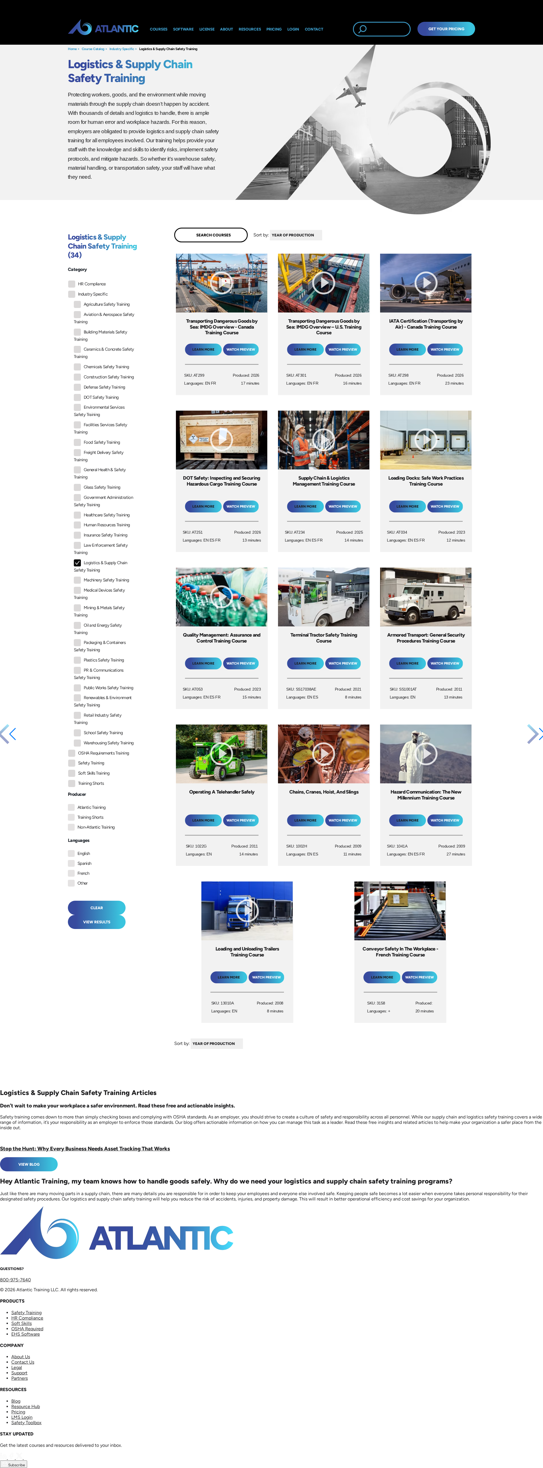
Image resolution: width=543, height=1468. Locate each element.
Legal (16, 1367)
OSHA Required (27, 1328)
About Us (20, 1356)
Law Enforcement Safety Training (101, 549)
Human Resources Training (107, 524)
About (226, 29)
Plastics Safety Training (104, 660)
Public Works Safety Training (108, 687)
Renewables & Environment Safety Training (103, 701)
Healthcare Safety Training (107, 515)
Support (19, 1373)
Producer (77, 794)
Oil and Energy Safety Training (98, 629)
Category (77, 269)
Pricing (18, 1412)
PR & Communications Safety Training (99, 674)
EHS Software (25, 1334)
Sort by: (261, 235)
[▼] (323, 235)
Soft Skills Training (93, 773)
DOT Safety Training (101, 397)
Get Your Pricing (446, 29)
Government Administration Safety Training (103, 501)
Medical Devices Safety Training (99, 594)
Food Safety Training (102, 442)
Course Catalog (93, 49)
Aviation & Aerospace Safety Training (104, 318)
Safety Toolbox (26, 1422)
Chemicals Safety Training (106, 366)
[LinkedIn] (4, 1457)
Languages (79, 840)
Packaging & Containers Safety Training (100, 646)
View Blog (29, 1164)
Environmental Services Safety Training (99, 411)
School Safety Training (103, 732)
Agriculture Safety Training (107, 304)
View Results (96, 922)
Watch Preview (241, 350)
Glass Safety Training (102, 487)
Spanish (84, 863)
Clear (96, 908)
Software (183, 29)
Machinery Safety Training (106, 580)
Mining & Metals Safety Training (99, 611)
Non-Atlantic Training (96, 827)
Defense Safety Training (104, 387)
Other (82, 883)
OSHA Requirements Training (103, 753)
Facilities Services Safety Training (100, 428)
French (83, 873)
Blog (15, 1401)
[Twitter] (20, 1457)
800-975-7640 (15, 1279)
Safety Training (91, 763)
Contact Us (22, 1362)
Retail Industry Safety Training (97, 719)
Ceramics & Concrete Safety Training (104, 353)
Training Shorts (91, 783)
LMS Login (22, 1417)
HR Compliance (92, 283)
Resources (250, 29)
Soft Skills (21, 1323)
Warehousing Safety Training (109, 742)
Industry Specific (121, 49)
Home (72, 49)
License (207, 29)
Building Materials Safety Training (100, 335)
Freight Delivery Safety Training (98, 456)
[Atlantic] (103, 29)
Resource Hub (25, 1406)
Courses (158, 29)
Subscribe (16, 1465)
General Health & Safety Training (100, 473)
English (83, 853)
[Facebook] (12, 1457)
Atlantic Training (91, 807)
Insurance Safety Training (105, 535)
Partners (19, 1378)
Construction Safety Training (109, 377)
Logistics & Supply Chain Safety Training (168, 49)
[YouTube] (27, 1457)
